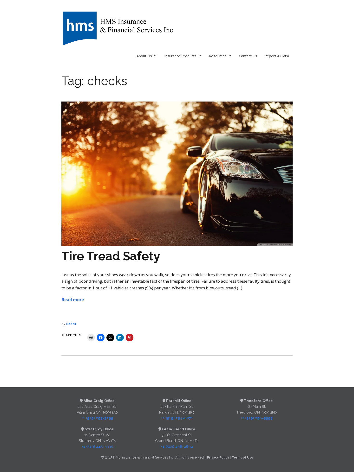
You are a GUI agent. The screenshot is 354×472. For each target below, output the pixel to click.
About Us (144, 55)
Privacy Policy (218, 457)
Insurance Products (180, 55)
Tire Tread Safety (110, 256)
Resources (218, 55)
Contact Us (248, 55)
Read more (72, 299)
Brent (71, 323)
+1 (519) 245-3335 (97, 446)
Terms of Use (242, 457)
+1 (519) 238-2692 (177, 446)
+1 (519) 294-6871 (177, 418)
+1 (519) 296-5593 (257, 418)
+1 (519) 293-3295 (97, 418)
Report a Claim (276, 55)
